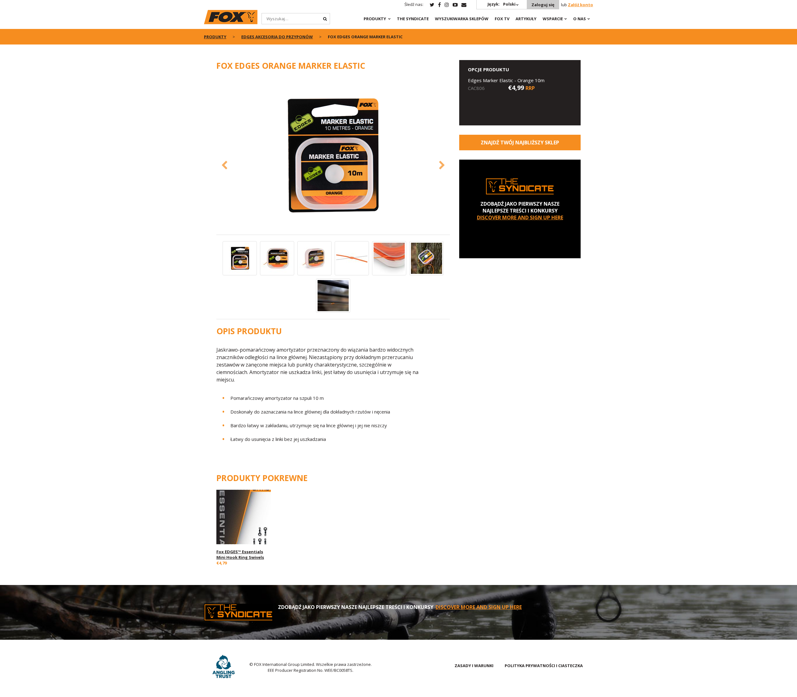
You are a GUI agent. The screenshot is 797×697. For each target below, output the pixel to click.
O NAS (579, 18)
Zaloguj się (542, 4)
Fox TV (502, 18)
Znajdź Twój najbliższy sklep (520, 142)
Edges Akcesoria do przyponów (277, 37)
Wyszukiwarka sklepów (461, 18)
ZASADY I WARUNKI (474, 665)
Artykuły (526, 18)
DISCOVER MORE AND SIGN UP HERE (520, 217)
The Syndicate (413, 18)
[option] (333, 156)
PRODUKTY (375, 18)
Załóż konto (580, 4)
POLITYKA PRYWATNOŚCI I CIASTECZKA (544, 665)
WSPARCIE (553, 18)
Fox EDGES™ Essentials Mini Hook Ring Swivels (240, 554)
